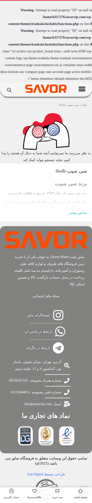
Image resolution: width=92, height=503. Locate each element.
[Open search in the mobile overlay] (9, 89)
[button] (82, 88)
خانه (84, 105)
